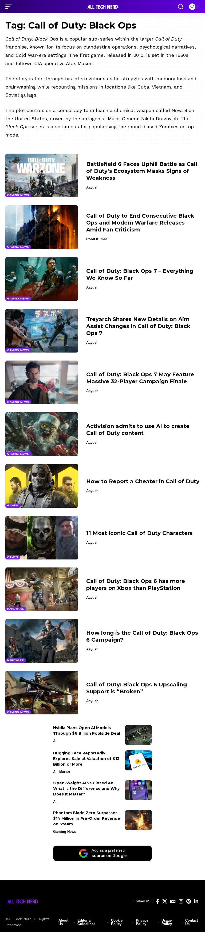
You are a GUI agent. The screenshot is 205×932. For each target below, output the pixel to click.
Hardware (15, 608)
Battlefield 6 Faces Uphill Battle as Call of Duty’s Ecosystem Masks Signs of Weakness (141, 171)
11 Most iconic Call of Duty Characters (139, 533)
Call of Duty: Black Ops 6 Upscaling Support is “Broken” (136, 688)
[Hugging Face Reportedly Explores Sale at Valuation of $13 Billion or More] (138, 760)
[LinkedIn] (196, 901)
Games (12, 505)
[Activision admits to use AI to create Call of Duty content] (41, 434)
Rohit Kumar (96, 239)
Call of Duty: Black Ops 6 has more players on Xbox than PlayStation (135, 584)
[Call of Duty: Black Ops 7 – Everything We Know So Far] (41, 279)
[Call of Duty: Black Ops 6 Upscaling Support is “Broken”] (41, 692)
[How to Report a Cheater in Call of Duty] (41, 486)
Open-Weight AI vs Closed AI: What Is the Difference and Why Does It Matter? (86, 789)
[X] (164, 901)
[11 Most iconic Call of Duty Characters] (41, 537)
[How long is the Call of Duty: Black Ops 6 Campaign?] (41, 641)
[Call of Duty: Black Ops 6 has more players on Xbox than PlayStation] (41, 589)
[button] (9, 7)
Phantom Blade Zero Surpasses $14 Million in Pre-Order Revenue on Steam (86, 818)
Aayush (92, 187)
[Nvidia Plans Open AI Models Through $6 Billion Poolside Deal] (138, 735)
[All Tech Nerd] (102, 6)
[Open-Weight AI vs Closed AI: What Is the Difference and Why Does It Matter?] (138, 790)
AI (55, 741)
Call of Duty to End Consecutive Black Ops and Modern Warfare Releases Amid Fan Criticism (140, 223)
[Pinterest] (188, 901)
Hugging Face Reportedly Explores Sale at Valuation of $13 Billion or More (86, 759)
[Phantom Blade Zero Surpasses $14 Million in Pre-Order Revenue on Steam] (138, 820)
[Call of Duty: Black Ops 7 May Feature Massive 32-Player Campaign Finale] (41, 382)
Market (64, 772)
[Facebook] (157, 901)
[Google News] (173, 901)
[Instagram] (181, 901)
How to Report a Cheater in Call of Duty (142, 481)
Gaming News (18, 195)
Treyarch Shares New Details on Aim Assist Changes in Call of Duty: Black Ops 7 (138, 326)
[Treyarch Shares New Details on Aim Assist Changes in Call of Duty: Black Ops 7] (41, 331)
